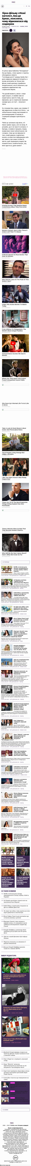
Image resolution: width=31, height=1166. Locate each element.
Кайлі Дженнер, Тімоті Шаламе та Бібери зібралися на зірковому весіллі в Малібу (21, 809)
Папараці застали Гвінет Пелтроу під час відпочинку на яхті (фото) (15, 1009)
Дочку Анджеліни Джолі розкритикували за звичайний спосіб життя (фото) (18, 1085)
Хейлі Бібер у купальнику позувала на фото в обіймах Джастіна (21, 594)
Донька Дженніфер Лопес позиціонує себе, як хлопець (19, 1092)
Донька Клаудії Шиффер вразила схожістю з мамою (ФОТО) (21, 688)
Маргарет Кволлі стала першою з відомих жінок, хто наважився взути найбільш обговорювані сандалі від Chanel (14, 634)
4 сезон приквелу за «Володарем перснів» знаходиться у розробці (23, 881)
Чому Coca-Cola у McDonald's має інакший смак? (15, 1039)
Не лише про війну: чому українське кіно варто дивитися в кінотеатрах (21, 608)
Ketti (10, 575)
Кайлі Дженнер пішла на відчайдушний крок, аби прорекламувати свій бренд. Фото (21, 836)
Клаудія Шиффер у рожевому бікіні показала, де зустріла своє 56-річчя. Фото (20, 647)
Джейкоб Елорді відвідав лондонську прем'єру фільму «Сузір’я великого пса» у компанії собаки (21, 706)
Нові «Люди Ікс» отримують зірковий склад (20, 722)
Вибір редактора (8, 956)
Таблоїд (21, 588)
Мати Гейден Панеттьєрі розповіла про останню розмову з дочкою (21, 620)
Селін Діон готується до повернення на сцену (21, 767)
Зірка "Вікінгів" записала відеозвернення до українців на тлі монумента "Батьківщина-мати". (15, 737)
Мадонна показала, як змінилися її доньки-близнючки (20, 672)
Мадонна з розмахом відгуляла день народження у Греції (20, 781)
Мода (21, 641)
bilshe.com (14, 1125)
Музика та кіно (6, 26)
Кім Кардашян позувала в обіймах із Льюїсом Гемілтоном (21, 823)
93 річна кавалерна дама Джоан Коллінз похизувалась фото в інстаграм (14, 976)
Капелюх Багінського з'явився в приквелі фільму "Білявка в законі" (23, 861)
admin (11, 614)
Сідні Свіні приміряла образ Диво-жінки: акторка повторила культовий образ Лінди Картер (14, 754)
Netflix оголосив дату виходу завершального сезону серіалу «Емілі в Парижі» (21, 569)
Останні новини (8, 891)
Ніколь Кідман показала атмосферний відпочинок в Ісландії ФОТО (21, 795)
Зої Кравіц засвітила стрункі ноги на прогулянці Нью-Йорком (21, 581)
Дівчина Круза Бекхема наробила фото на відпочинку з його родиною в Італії (19, 1100)
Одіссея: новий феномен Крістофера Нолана (21, 660)
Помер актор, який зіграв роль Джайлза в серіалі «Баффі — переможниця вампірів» (8, 882)
